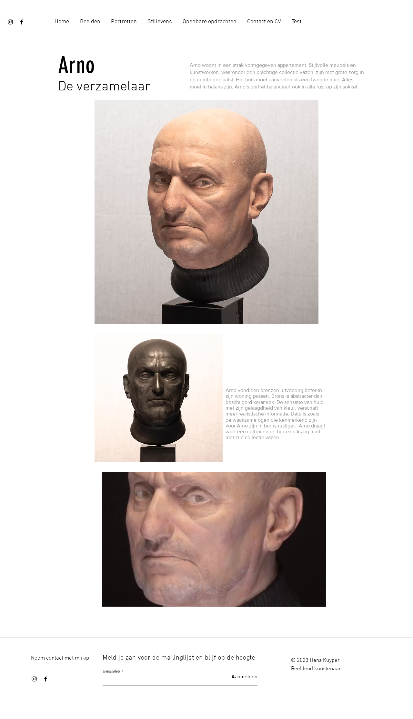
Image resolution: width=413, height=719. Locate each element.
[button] (317, 599)
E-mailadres (112, 671)
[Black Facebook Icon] (21, 22)
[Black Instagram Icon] (10, 22)
